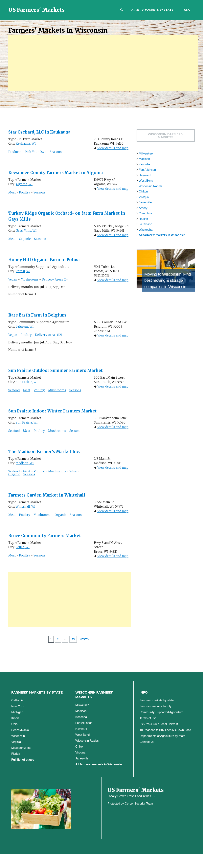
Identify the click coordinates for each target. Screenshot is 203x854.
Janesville (145, 202)
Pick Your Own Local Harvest (159, 724)
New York (17, 706)
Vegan (12, 279)
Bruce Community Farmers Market (44, 535)
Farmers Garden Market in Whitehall (46, 495)
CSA (187, 9)
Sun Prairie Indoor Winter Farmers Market (52, 411)
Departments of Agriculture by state (162, 735)
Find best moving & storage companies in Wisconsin (167, 280)
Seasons (56, 152)
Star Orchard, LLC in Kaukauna (39, 132)
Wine (73, 471)
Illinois (15, 718)
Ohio (14, 724)
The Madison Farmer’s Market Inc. (44, 451)
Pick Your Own (35, 152)
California (17, 700)
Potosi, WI (23, 271)
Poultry (24, 192)
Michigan (17, 712)
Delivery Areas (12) (48, 335)
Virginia (16, 741)
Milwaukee (146, 153)
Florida (15, 753)
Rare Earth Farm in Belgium (37, 315)
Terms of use (148, 718)
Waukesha (145, 229)
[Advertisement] (103, 63)
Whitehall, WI (25, 506)
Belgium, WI (25, 326)
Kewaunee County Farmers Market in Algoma (55, 172)
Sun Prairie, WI (26, 382)
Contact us (147, 741)
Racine (143, 218)
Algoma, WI (24, 184)
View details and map (112, 148)
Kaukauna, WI (26, 143)
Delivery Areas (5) (55, 279)
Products (14, 152)
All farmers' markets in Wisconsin (162, 235)
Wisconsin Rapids (150, 186)
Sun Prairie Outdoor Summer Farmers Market (55, 370)
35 (73, 639)
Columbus (145, 213)
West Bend (146, 180)
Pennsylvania (20, 730)
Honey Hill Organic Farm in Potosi (44, 259)
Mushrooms (29, 279)
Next (83, 639)
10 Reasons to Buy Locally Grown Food (165, 730)
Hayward (144, 175)
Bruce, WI (23, 547)
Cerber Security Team (139, 803)
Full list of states (22, 759)
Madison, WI (25, 463)
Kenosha (144, 164)
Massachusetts (21, 747)
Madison (144, 158)
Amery (143, 207)
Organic (25, 239)
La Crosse (145, 224)
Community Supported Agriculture (161, 712)
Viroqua (144, 197)
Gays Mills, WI (26, 230)
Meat (12, 192)
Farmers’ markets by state (151, 9)
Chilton (143, 191)
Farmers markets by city (155, 706)
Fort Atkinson (147, 169)
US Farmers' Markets (36, 10)
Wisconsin (18, 735)
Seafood (14, 390)
